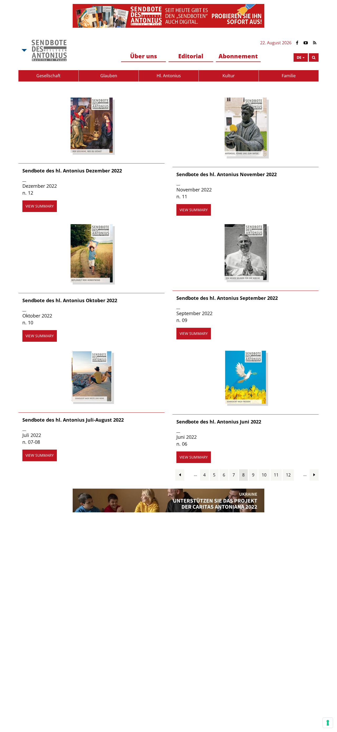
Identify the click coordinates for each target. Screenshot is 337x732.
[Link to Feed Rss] (315, 43)
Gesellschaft (48, 76)
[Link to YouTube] (305, 43)
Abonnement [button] (238, 56)
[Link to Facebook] (297, 43)
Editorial (190, 56)
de (299, 57)
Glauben (108, 76)
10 (264, 475)
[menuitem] (143, 56)
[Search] (314, 57)
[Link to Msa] (49, 50)
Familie (289, 76)
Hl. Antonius (169, 76)
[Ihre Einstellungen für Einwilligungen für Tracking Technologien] (328, 723)
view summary (40, 206)
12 (288, 475)
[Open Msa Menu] (23, 50)
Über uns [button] (143, 56)
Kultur (228, 76)
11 (276, 475)
